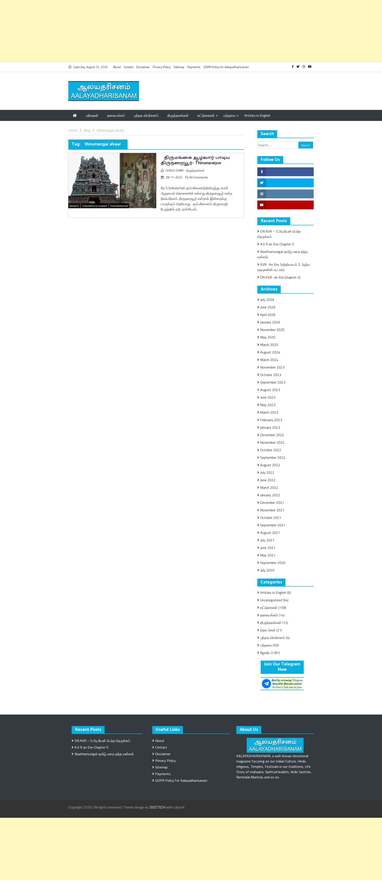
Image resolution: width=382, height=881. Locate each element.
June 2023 (267, 397)
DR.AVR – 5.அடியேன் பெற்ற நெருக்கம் (102, 740)
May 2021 (267, 555)
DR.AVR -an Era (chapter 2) (280, 277)
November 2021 (272, 510)
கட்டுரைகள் (206, 115)
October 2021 (270, 517)
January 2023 (270, 427)
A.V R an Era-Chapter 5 (277, 244)
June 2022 (267, 480)
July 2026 (267, 299)
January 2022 (270, 495)
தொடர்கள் (267, 630)
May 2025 (267, 337)
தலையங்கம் (116, 115)
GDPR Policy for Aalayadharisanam (226, 67)
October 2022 (270, 450)
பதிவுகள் (92, 115)
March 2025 (269, 344)
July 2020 (267, 570)
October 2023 (270, 374)
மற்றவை (229, 115)
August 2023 (270, 389)
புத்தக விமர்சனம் (146, 115)
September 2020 (272, 562)
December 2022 (272, 435)
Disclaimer (143, 67)
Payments (194, 67)
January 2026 (270, 322)
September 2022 (272, 457)
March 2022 (269, 487)
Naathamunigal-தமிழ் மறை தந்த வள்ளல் (104, 754)
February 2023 (271, 419)
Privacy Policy (162, 67)
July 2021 (267, 540)
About (117, 67)
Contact (128, 67)
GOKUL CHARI (174, 170)
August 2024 (270, 352)
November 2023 (272, 367)
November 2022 (272, 442)
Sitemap (179, 67)
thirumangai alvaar (94, 206)
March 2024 (269, 359)
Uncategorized (271, 600)
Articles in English (257, 115)
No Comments (198, 177)
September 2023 (272, 382)
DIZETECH (157, 807)
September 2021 (272, 525)
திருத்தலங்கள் (178, 115)
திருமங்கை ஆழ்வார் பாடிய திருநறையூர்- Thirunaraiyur (195, 160)
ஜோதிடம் (266, 652)
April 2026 (267, 314)
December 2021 (272, 502)
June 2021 (267, 547)
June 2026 (267, 307)
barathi (74, 206)
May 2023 (267, 404)
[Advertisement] (132, 31)
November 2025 (272, 329)
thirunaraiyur (119, 206)
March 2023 (269, 412)
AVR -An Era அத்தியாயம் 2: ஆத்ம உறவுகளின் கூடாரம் (283, 267)
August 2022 (270, 465)
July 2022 (267, 472)
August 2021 (270, 532)
